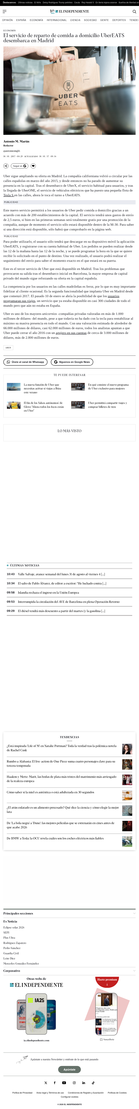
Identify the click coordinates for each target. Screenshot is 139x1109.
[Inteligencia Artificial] (36, 1033)
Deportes (119, 20)
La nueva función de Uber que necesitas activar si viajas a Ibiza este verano (42, 388)
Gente (104, 20)
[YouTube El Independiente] (64, 1083)
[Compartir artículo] (5, 165)
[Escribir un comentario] (33, 165)
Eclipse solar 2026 (13, 927)
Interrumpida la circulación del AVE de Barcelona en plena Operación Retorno (69, 602)
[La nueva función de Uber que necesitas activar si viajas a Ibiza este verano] (14, 388)
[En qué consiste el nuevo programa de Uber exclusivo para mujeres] (78, 388)
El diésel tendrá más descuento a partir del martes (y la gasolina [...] (61, 611)
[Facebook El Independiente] (54, 1083)
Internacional (57, 20)
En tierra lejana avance (106, 2)
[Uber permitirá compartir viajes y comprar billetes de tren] (78, 407)
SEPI (6, 932)
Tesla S (8, 195)
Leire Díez (9, 958)
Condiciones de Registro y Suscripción (86, 1092)
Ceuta (77, 2)
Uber (8, 348)
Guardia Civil (11, 953)
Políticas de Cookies (117, 1092)
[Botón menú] (4, 11)
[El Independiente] (69, 12)
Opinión (7, 20)
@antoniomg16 (11, 151)
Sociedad (90, 20)
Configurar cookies (69, 1096)
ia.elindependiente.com (36, 1040)
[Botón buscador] (134, 11)
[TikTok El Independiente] (93, 1083)
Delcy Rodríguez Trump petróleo (58, 2)
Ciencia (75, 20)
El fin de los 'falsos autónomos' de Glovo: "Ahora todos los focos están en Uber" (44, 406)
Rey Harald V (88, 2)
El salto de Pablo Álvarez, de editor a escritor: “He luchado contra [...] (62, 583)
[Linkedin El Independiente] (83, 1083)
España (21, 20)
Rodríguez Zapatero (14, 943)
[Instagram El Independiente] (74, 1083)
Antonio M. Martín (16, 141)
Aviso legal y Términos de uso (50, 1092)
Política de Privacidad (22, 1092)
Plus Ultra (9, 937)
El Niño (37, 2)
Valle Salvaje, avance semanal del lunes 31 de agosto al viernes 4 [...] (61, 574)
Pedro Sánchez (11, 948)
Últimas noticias (25, 2)
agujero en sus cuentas (71, 333)
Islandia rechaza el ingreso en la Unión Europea (48, 592)
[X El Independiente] (45, 1083)
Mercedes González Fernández (21, 963)
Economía (36, 20)
